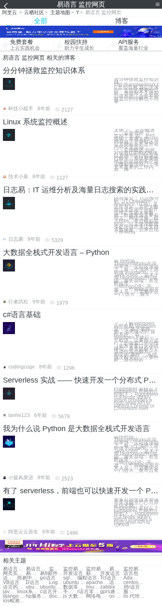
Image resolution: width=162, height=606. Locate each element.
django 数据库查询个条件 (14, 596)
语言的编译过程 (14, 587)
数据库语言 (74, 587)
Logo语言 (56, 582)
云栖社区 (34, 12)
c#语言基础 (22, 314)
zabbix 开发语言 (111, 587)
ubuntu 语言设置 (33, 587)
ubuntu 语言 (74, 582)
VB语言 (11, 582)
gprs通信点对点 (111, 591)
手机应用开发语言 (70, 591)
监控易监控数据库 (134, 569)
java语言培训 (10, 591)
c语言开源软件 (51, 591)
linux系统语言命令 (28, 591)
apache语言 (97, 582)
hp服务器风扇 (37, 596)
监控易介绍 (74, 569)
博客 (121, 20)
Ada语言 (130, 578)
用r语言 (131, 587)
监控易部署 (56, 569)
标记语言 (93, 573)
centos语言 (134, 582)
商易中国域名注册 (28, 578)
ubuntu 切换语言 (51, 587)
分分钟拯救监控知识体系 (44, 70)
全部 (40, 20)
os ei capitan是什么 (116, 596)
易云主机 (33, 573)
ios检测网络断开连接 (14, 601)
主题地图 (60, 12)
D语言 (32, 582)
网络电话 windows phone (97, 596)
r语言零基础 (88, 591)
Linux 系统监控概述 (35, 122)
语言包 (130, 573)
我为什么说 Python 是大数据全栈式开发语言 (76, 428)
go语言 (48, 578)
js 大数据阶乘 (74, 596)
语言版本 (10, 578)
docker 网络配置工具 (56, 596)
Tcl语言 (108, 578)
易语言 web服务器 (116, 569)
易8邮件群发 (51, 573)
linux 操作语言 (93, 587)
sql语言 (70, 578)
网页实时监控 (14, 573)
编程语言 (87, 578)
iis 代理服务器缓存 (134, 596)
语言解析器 (116, 582)
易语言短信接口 (14, 569)
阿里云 (9, 12)
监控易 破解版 (97, 569)
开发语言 (73, 573)
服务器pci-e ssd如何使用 (130, 591)
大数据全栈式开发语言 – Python (56, 252)
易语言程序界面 (37, 569)
